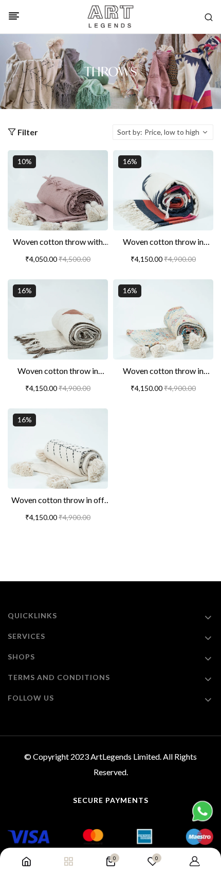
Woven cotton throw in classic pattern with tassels (163, 242)
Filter (27, 132)
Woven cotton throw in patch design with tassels (58, 371)
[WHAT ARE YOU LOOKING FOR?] (208, 17)
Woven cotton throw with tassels (58, 242)
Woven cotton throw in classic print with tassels (163, 371)
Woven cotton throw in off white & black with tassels (57, 500)
